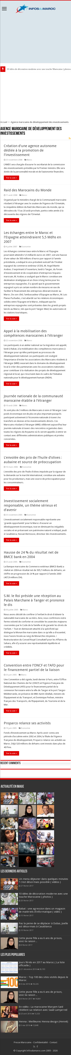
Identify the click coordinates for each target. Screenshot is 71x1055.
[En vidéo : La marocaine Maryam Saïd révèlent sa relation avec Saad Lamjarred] (9, 1012)
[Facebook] (37, 1047)
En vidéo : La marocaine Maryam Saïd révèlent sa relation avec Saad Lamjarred (43, 1008)
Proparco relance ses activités (27, 723)
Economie (26, 247)
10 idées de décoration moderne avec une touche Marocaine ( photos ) (43, 895)
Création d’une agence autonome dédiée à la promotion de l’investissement (30, 150)
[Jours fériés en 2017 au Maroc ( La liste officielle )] (9, 967)
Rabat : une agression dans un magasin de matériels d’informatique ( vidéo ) (42, 910)
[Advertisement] (35, 38)
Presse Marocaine (22, 1042)
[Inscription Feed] (70, 138)
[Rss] (34, 1047)
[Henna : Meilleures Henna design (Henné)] (9, 1027)
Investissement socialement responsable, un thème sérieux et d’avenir (30, 505)
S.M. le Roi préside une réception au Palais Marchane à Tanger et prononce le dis (34, 600)
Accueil (3, 122)
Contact (53, 1042)
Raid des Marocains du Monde (28, 190)
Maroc (29, 160)
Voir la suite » (11, 178)
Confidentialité (40, 1042)
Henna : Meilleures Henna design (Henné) (43, 1021)
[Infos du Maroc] (35, 8)
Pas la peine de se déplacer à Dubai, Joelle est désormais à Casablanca (43, 925)
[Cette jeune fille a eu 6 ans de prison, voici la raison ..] (9, 997)
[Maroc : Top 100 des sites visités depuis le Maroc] (9, 982)
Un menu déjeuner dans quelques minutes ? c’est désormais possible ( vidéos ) (43, 880)
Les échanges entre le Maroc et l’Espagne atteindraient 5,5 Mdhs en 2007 (32, 237)
